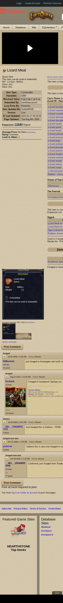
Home (6, 27)
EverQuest (46, 531)
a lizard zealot (54, 167)
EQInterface (48, 27)
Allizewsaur (53, 186)
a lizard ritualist (55, 154)
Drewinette (31, 322)
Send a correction (9, 342)
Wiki (34, 27)
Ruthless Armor (55, 233)
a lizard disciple (55, 120)
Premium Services (52, 3)
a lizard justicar (55, 137)
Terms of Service (38, 509)
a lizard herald (54, 130)
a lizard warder (55, 161)
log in (14, 492)
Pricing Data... (32, 132)
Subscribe (6, 509)
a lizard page (54, 140)
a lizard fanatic (55, 124)
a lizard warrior (55, 164)
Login (19, 3)
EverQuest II (47, 535)
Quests (55, 77)
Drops (50, 77)
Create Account (32, 3)
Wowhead (45, 527)
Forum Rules (55, 509)
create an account (28, 492)
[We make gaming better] (11, 3)
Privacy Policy (21, 509)
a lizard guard (54, 127)
